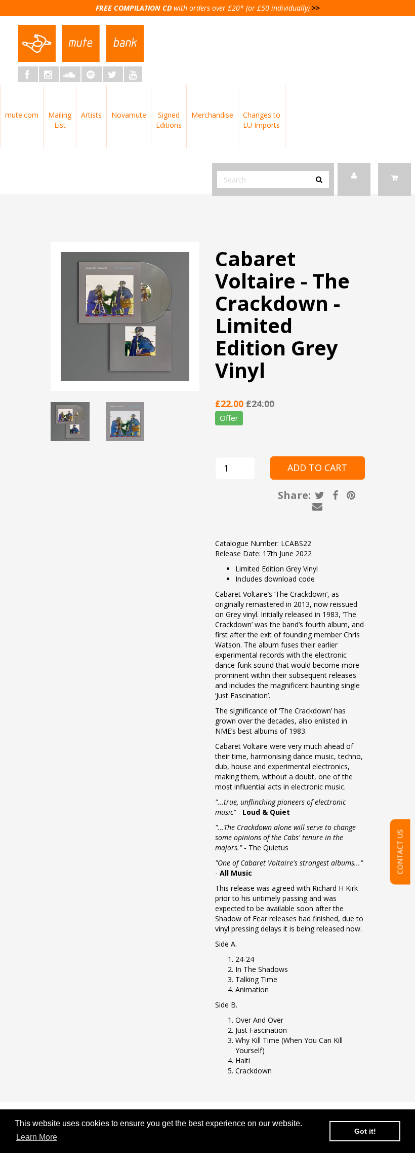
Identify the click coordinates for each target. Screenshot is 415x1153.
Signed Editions (169, 120)
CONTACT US (400, 852)
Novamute (128, 115)
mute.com (21, 115)
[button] (394, 179)
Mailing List (59, 120)
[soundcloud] (70, 74)
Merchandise (212, 115)
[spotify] (91, 74)
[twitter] (113, 74)
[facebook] (28, 74)
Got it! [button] (365, 1131)
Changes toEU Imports (261, 120)
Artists (91, 115)
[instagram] (49, 74)
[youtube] (133, 74)
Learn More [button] (36, 1137)
